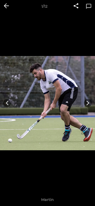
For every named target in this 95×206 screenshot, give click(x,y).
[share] (76, 6)
